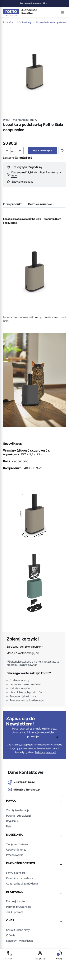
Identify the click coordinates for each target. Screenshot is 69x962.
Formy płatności (15, 872)
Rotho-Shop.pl (10, 22)
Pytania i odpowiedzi (18, 815)
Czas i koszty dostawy (19, 878)
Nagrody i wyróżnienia (19, 940)
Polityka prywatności (18, 906)
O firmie (10, 935)
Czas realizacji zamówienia (22, 883)
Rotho (6, 120)
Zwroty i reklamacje (17, 810)
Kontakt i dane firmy (18, 929)
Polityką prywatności (45, 752)
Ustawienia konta (16, 849)
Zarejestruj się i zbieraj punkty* (25, 646)
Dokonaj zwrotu (15, 901)
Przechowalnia (14, 854)
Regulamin (44, 744)
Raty (9, 826)
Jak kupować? (14, 912)
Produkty (26, 22)
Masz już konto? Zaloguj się (23, 653)
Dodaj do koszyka (42, 150)
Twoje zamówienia (17, 844)
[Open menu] (62, 12)
